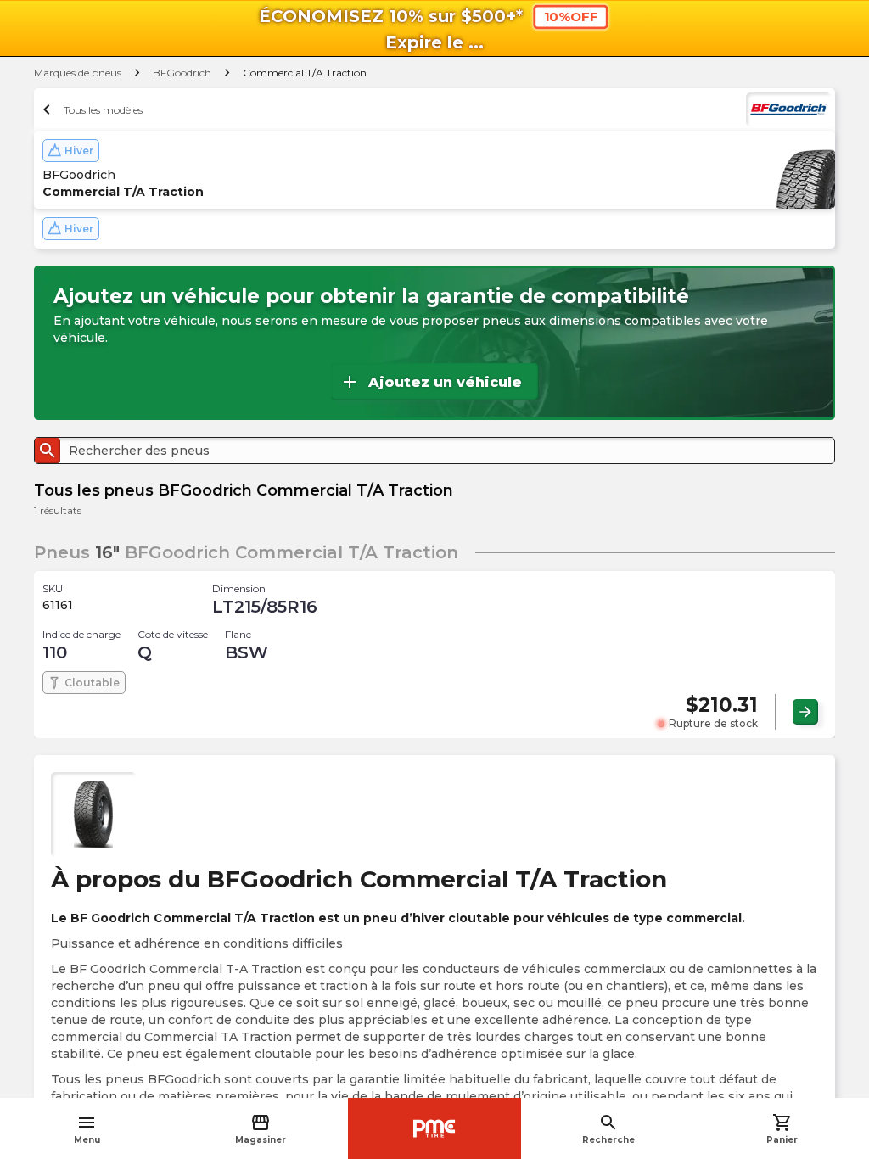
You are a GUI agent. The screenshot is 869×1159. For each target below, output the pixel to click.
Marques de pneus (77, 72)
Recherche (608, 1128)
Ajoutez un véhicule (430, 382)
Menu (87, 1128)
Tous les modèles (90, 109)
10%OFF (571, 17)
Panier (782, 1128)
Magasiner (260, 1128)
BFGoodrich (182, 72)
